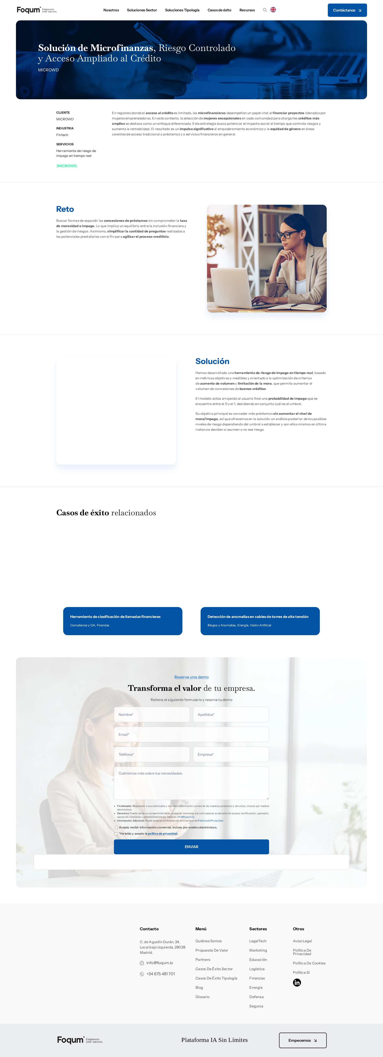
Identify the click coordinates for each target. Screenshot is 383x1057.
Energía (242, 625)
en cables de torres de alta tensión (258, 616)
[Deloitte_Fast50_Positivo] (129, 1038)
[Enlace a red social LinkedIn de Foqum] (297, 983)
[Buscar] (265, 10)
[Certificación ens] (75, 928)
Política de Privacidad (210, 820)
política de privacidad (162, 833)
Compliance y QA (82, 625)
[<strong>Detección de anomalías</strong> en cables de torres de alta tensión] (260, 534)
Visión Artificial (260, 625)
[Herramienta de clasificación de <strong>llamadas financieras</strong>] (122, 534)
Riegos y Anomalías (222, 625)
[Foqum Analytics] (37, 8)
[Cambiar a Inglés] (273, 10)
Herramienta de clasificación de (115, 616)
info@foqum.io (185, 816)
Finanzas (103, 625)
